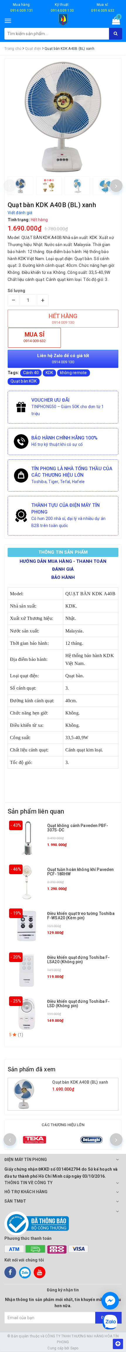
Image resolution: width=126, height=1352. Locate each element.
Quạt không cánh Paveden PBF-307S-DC (77, 827)
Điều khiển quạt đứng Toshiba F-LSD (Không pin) (78, 1003)
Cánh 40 (31, 372)
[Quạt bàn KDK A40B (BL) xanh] (30, 1094)
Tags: (14, 372)
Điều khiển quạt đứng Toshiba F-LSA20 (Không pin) (78, 959)
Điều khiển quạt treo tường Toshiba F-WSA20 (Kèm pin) (81, 915)
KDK (49, 372)
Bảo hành (63, 577)
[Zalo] (25, 1272)
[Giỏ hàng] (114, 22)
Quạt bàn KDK (24, 381)
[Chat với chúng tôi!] (110, 1301)
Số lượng (16, 290)
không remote (73, 372)
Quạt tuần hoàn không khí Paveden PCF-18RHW (80, 871)
